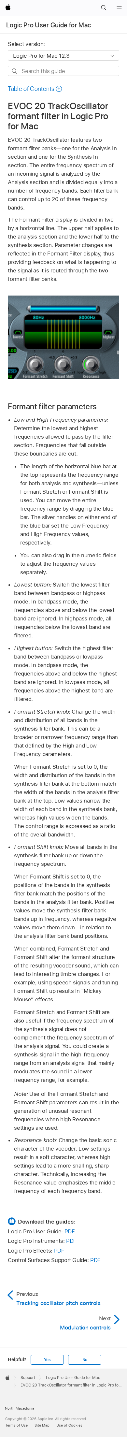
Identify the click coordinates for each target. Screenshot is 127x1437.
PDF (69, 1231)
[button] (103, 8)
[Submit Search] (14, 71)
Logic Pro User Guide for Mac (48, 25)
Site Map (42, 1425)
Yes (47, 1359)
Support (28, 1377)
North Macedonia (19, 1408)
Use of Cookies (69, 1425)
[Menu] (119, 8)
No (85, 1359)
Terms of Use (16, 1425)
